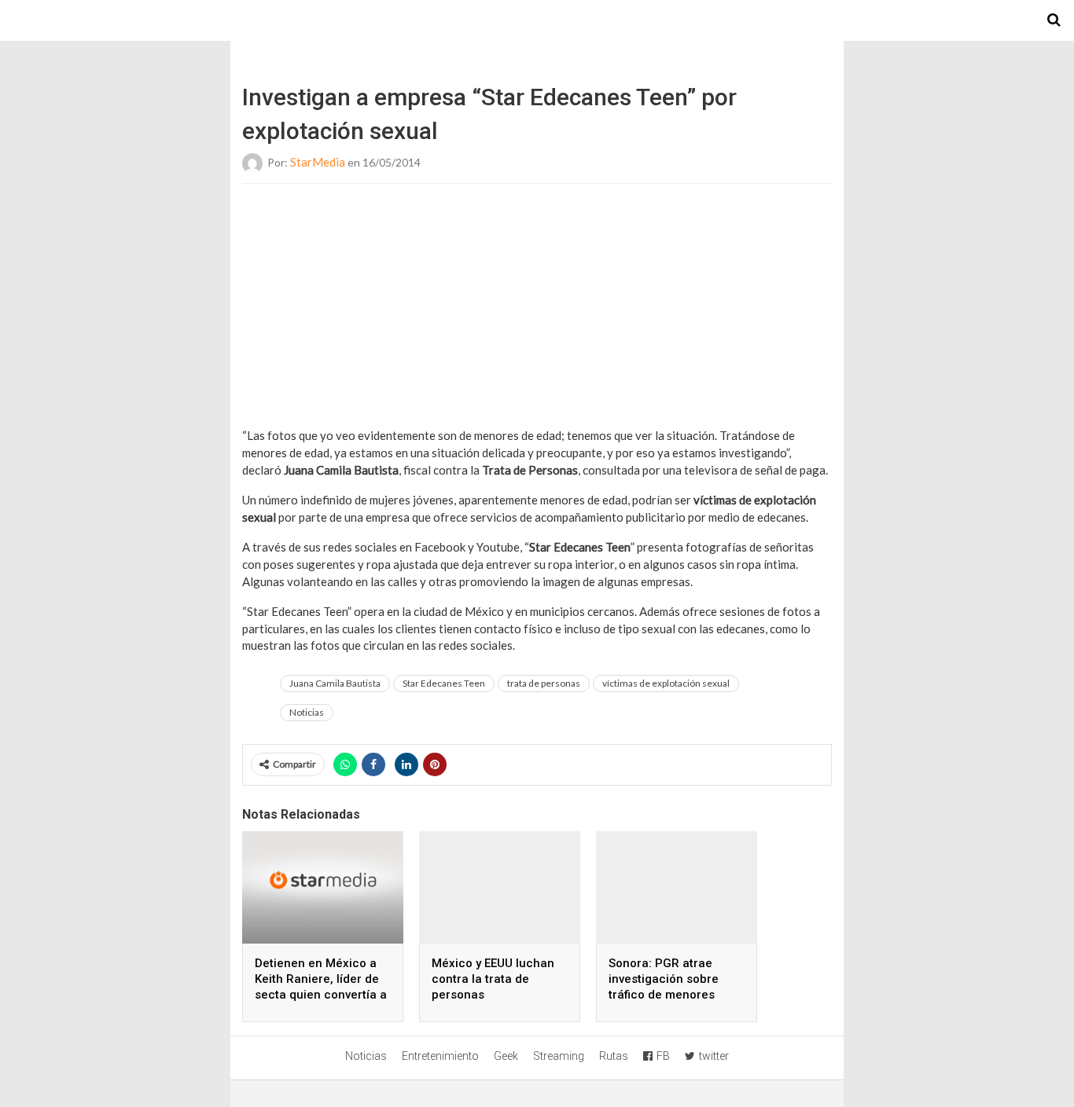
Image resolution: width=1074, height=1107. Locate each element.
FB (663, 1056)
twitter (714, 1056)
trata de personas (543, 683)
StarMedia (317, 162)
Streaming (558, 1056)
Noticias (306, 712)
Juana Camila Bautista (335, 683)
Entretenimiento (440, 1056)
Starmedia (537, 20)
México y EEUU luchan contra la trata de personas (493, 979)
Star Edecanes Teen (444, 683)
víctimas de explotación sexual (666, 683)
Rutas (613, 1056)
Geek (506, 1056)
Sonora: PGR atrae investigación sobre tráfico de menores (664, 979)
